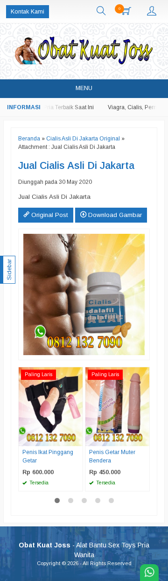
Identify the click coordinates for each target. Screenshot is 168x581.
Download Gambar (114, 214)
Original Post (48, 214)
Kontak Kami (27, 11)
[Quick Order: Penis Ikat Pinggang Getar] (77, 438)
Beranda (29, 138)
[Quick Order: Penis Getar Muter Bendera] (143, 438)
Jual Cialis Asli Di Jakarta (76, 165)
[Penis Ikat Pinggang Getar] (51, 406)
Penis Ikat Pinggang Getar (47, 456)
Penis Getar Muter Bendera (112, 456)
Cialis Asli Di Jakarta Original (83, 138)
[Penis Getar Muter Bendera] (117, 406)
